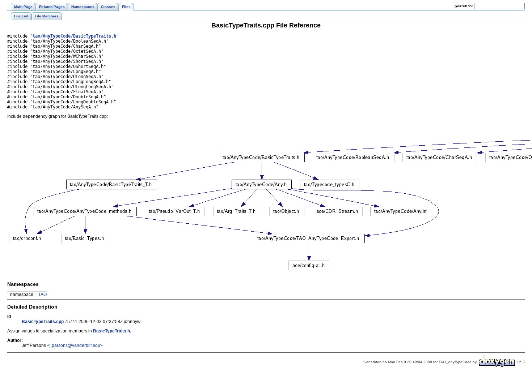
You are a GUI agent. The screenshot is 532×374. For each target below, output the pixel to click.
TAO (42, 294)
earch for (464, 6)
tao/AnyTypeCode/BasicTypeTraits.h (74, 36)
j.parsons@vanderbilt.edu (75, 345)
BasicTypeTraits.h (111, 331)
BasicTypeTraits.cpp (43, 321)
